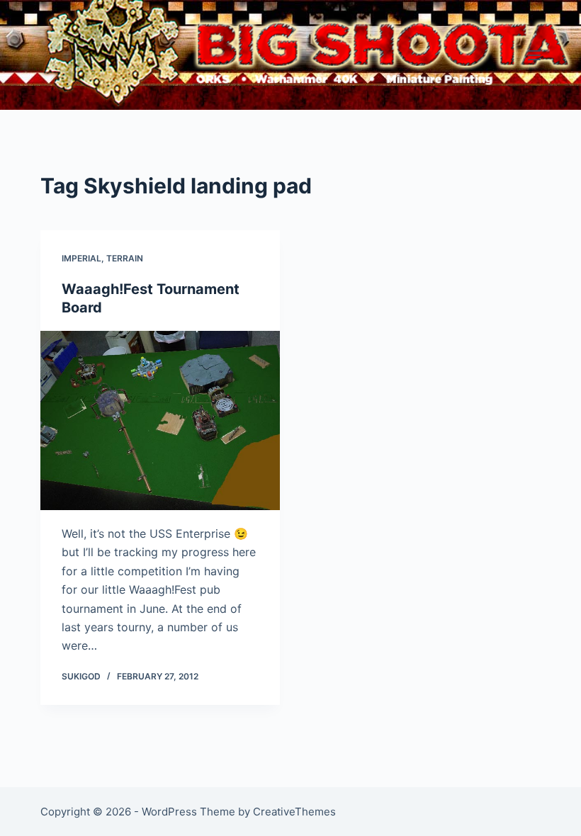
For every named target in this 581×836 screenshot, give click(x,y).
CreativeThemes (294, 811)
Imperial (81, 258)
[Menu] (534, 55)
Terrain (124, 258)
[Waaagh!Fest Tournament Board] (160, 420)
